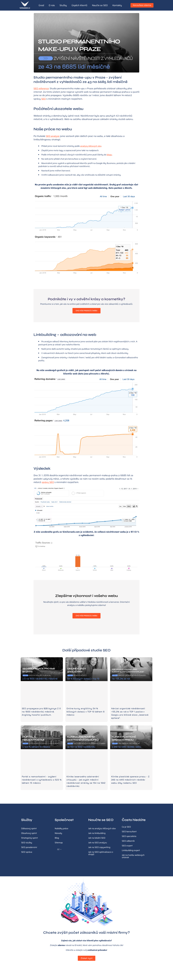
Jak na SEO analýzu (97, 842)
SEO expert (127, 845)
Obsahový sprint (29, 833)
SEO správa (26, 852)
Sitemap (59, 842)
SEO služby (26, 842)
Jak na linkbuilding (96, 833)
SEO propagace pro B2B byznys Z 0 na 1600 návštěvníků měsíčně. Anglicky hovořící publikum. (41, 711)
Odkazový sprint (29, 828)
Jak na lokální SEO (96, 838)
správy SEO (48, 482)
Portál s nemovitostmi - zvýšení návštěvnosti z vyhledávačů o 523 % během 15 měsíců (42, 779)
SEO (43, 99)
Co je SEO (126, 826)
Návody (58, 833)
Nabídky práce (61, 828)
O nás (52, 5)
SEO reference (41, 88)
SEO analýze (52, 136)
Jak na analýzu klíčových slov (102, 828)
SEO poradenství (29, 847)
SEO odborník (128, 841)
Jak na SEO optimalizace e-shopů (100, 853)
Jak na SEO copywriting (99, 847)
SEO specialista (129, 836)
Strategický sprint (29, 838)
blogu (109, 154)
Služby (63, 5)
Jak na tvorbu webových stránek (133, 856)
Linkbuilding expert (131, 850)
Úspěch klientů (79, 5)
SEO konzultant (129, 831)
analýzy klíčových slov (90, 146)
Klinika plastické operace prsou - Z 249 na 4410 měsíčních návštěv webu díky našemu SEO (130, 779)
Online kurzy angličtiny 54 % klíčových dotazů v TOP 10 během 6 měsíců (85, 711)
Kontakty (117, 5)
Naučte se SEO (100, 5)
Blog (57, 838)
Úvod (41, 5)
